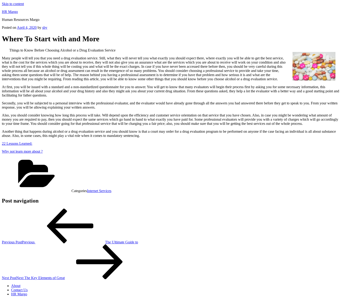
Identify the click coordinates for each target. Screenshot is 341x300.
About (15, 286)
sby (44, 27)
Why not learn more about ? (22, 151)
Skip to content (13, 4)
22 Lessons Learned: (17, 143)
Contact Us (19, 290)
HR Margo (10, 12)
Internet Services (99, 191)
